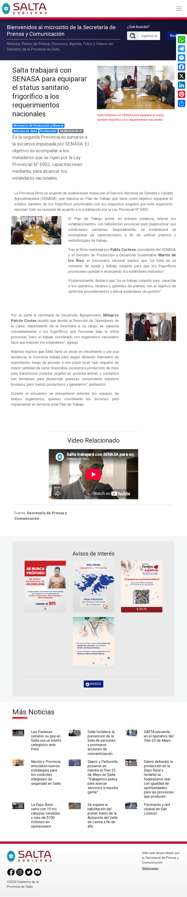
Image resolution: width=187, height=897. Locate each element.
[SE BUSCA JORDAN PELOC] (45, 586)
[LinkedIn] (181, 85)
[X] (181, 76)
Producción (48, 131)
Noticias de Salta (25, 131)
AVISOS (95, 684)
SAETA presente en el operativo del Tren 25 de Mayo (159, 736)
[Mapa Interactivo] (93, 586)
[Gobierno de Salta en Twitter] (28, 872)
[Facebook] (181, 66)
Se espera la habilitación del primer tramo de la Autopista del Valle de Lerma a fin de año (103, 816)
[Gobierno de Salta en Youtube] (37, 872)
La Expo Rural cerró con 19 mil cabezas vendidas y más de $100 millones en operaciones (45, 816)
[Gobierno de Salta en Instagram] (19, 872)
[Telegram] (181, 48)
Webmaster (150, 868)
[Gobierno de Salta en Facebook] (11, 872)
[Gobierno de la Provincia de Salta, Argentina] (24, 8)
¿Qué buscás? (138, 27)
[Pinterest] (181, 94)
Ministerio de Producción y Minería (38, 125)
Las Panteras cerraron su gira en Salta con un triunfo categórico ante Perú (46, 741)
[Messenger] (181, 57)
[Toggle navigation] (179, 8)
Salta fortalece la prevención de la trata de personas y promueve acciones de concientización (102, 743)
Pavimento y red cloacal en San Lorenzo (157, 809)
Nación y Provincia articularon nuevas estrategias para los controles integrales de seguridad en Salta (46, 772)
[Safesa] (93, 643)
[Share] (181, 103)
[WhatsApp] (181, 39)
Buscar (175, 35)
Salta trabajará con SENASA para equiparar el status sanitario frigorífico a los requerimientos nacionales (49, 92)
